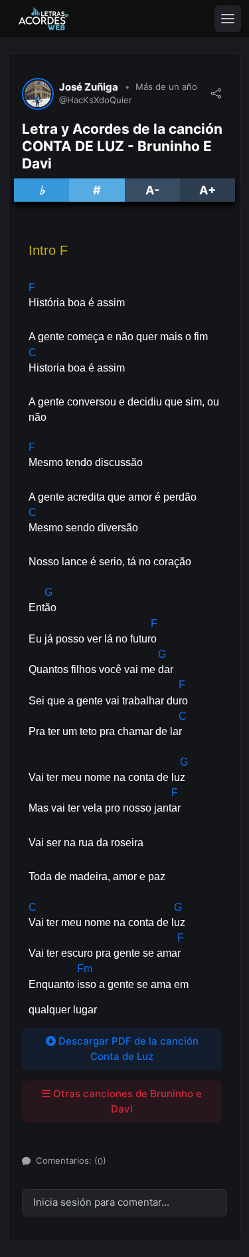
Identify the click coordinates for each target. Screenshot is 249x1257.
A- (152, 190)
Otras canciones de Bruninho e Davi (126, 1101)
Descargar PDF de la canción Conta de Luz (127, 1049)
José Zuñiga (88, 87)
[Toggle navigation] (227, 18)
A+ (207, 190)
